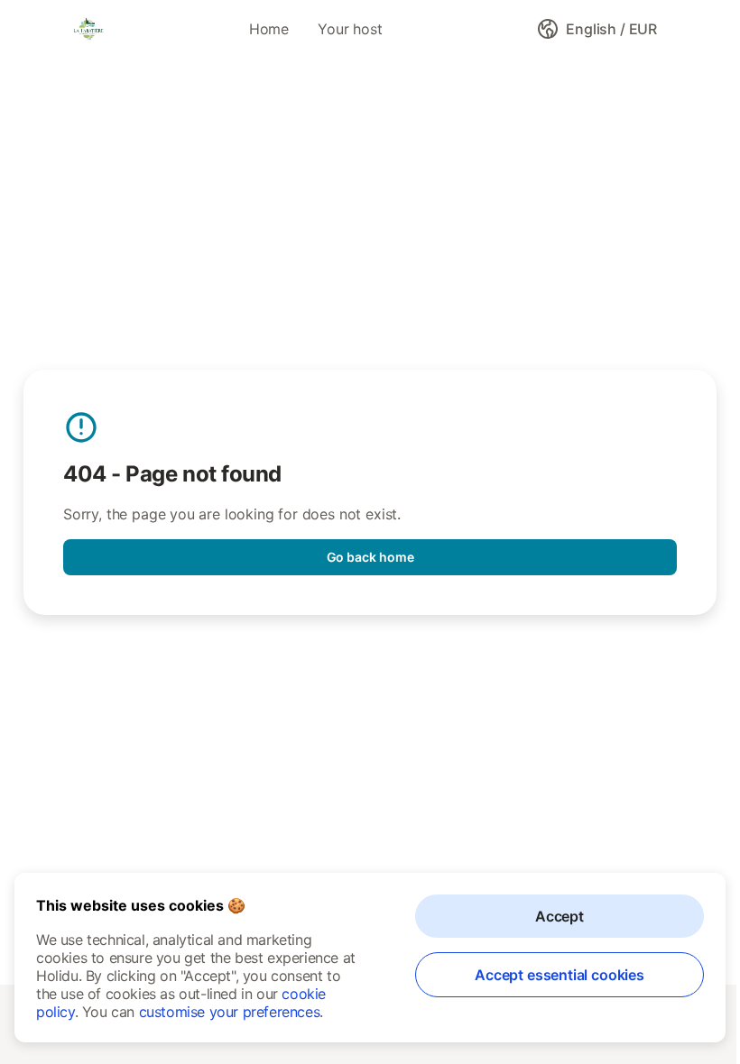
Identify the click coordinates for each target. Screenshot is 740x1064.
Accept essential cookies (559, 975)
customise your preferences (229, 1012)
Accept (559, 916)
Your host (350, 29)
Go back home (370, 556)
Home (269, 29)
